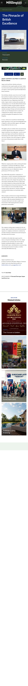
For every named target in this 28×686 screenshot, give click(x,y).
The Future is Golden (11, 332)
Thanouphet (6, 55)
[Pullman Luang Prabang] (14, 419)
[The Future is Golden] (14, 318)
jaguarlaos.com (17, 265)
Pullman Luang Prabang (9, 431)
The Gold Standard (10, 366)
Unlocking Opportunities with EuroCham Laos (10, 397)
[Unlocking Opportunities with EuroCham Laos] (14, 385)
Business (5, 59)
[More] (22, 74)
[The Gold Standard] (14, 352)
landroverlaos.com (6, 265)
